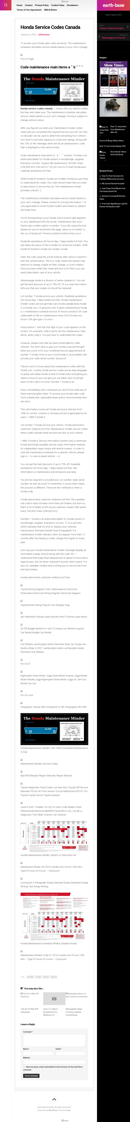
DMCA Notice (50, 10)
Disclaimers (72, 5)
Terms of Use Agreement (29, 10)
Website (26, 1058)
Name (26, 1049)
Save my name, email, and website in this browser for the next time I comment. (53, 1068)
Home (19, 5)
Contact (28, 5)
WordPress (53, 1110)
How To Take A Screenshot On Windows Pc (50, 1012)
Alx (69, 1110)
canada (30, 977)
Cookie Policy (57, 5)
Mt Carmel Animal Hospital (113, 184)
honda (45, 977)
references (44, 34)
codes (38, 977)
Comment (28, 1032)
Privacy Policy (42, 5)
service (54, 977)
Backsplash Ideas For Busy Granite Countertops (74, 1012)
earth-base (113, 5)
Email (59, 1049)
